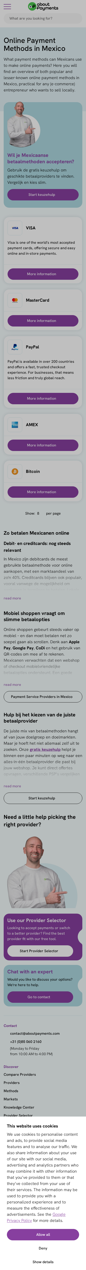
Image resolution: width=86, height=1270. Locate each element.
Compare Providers (20, 1074)
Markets (11, 1099)
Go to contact (39, 997)
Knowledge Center (19, 1107)
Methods (11, 1091)
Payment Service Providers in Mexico (41, 696)
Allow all (43, 1234)
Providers (12, 1082)
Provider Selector (18, 1115)
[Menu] (7, 6)
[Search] (76, 18)
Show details (43, 1262)
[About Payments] (43, 6)
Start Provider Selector (39, 951)
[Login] (79, 6)
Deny (43, 1248)
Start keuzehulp (41, 194)
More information (41, 274)
